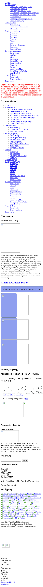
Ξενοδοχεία (14, 152)
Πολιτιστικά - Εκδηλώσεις (19, 27)
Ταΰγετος (13, 67)
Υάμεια (12, 43)
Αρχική (7, 3)
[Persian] (4, 512)
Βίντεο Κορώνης (16, 79)
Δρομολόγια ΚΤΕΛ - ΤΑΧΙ (19, 144)
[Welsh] (14, 518)
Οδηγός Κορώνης (11, 134)
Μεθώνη (13, 55)
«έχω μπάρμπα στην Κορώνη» (20, 11)
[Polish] (11, 512)
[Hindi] (4, 506)
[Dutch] (26, 500)
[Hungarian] (11, 506)
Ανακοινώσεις (15, 25)
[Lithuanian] (35, 508)
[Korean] (19, 508)
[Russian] (37, 512)
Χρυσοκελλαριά (15, 49)
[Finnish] (20, 502)
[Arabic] (28, 494)
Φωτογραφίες (14, 77)
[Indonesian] (30, 506)
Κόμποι (12, 41)
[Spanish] (28, 514)
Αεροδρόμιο (14, 146)
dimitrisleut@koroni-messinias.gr (13, 395)
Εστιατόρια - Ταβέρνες (18, 138)
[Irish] (37, 506)
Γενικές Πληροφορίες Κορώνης (21, 7)
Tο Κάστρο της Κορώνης (18, 9)
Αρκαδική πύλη (15, 63)
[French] (27, 502)
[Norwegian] (31, 510)
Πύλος (12, 57)
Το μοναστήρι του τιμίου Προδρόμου (23, 15)
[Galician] (35, 502)
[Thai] (11, 516)
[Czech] (12, 500)
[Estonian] (5, 502)
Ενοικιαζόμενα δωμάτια (18, 156)
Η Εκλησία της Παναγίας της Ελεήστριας (24, 13)
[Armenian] (36, 494)
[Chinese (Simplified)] (16, 498)
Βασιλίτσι (13, 35)
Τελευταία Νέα (10, 23)
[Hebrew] (33, 504)
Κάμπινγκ (13, 158)
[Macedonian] (6, 510)
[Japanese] (11, 508)
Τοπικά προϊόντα (15, 17)
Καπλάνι (13, 39)
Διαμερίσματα (15, 154)
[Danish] (19, 500)
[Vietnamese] (6, 518)
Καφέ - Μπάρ (14, 136)
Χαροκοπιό (14, 47)
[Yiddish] (21, 518)
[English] (32, 500)
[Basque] (14, 496)
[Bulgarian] (32, 496)
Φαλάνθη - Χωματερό (17, 45)
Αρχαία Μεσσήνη (16, 61)
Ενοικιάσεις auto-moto (17, 140)
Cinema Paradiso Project (15, 282)
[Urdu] (33, 516)
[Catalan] (4, 498)
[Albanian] (20, 494)
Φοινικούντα (14, 53)
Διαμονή (8, 150)
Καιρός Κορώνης (16, 142)
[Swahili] (35, 514)
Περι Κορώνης (10, 5)
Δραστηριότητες (11, 160)
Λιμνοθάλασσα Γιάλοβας (18, 71)
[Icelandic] (21, 506)
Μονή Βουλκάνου (16, 73)
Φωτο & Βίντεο (10, 75)
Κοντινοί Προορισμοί (13, 51)
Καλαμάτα (13, 65)
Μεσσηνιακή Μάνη (16, 69)
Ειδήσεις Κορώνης (16, 29)
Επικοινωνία (9, 81)
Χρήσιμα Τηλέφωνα (17, 148)
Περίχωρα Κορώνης (12, 31)
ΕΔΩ (26, 399)
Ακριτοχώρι (14, 33)
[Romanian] (29, 512)
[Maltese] (21, 510)
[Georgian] (5, 504)
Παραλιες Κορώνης (16, 21)
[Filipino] (12, 502)
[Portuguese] (19, 512)
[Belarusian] (23, 496)
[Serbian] (4, 514)
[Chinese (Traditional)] (33, 498)
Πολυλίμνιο (14, 59)
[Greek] (4, 494)
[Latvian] (26, 508)
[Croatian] (5, 500)
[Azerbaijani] (6, 496)
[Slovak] (11, 514)
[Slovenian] (19, 514)
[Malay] (15, 510)
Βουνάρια (13, 37)
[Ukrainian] (26, 516)
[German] (13, 504)
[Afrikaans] (11, 494)
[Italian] (4, 508)
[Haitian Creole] (23, 504)
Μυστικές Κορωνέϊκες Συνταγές (21, 19)
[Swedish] (5, 516)
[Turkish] (18, 516)
